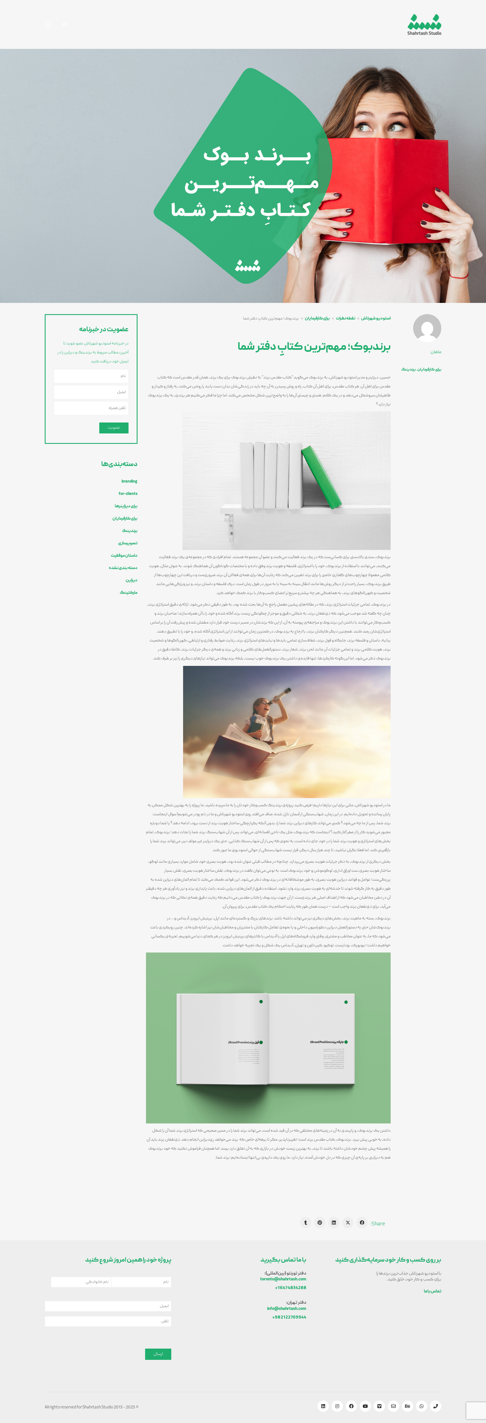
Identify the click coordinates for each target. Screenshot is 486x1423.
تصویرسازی (128, 543)
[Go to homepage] (424, 24)
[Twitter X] (348, 1222)
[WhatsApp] (421, 1406)
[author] (427, 328)
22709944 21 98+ (289, 1318)
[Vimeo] (379, 1406)
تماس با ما (432, 1292)
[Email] (393, 1406)
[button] (48, 24)
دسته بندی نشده (123, 568)
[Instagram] (337, 1406)
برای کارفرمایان (429, 370)
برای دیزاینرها (126, 506)
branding (130, 482)
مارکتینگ (129, 593)
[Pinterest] (319, 1222)
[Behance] (407, 1406)
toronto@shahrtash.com (283, 1280)
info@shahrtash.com (286, 1309)
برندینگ (408, 370)
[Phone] (435, 1406)
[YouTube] (365, 1406)
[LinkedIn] (333, 1222)
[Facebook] (362, 1222)
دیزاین (132, 580)
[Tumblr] (305, 1222)
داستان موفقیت (124, 556)
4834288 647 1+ (290, 1288)
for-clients (128, 494)
